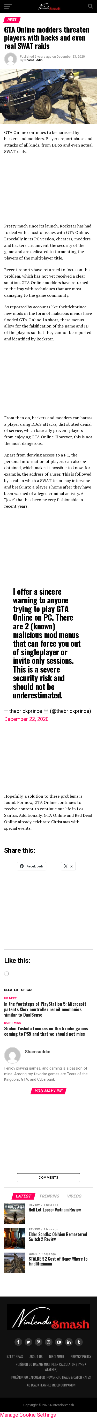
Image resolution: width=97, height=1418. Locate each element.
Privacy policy (81, 1356)
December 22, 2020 (26, 719)
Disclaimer (56, 1356)
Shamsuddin (33, 60)
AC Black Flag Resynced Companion (51, 1385)
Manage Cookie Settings (28, 1415)
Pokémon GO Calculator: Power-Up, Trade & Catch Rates (51, 1377)
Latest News (14, 1356)
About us (36, 1356)
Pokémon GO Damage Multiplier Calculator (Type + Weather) (51, 1367)
